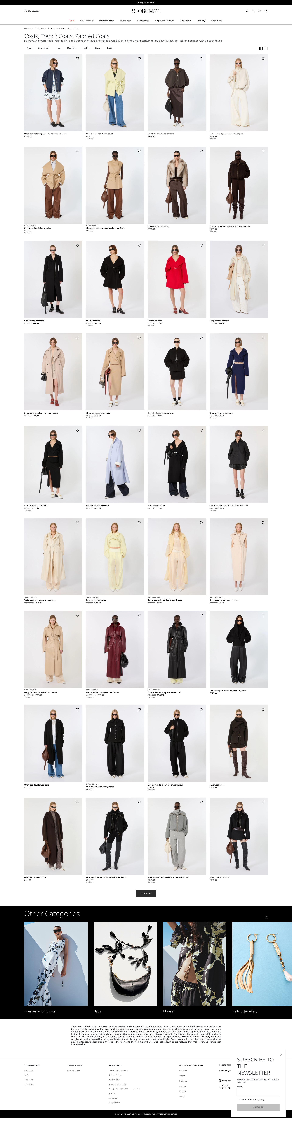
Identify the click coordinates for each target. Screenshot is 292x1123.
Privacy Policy (115, 1075)
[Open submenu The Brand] (193, 20)
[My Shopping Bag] (265, 10)
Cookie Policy (114, 1080)
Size (58, 48)
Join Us (112, 1093)
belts (213, 1036)
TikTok (181, 1096)
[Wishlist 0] (259, 10)
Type (29, 48)
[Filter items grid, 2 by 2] (266, 48)
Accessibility (114, 1103)
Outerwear (42, 29)
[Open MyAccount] (256, 11)
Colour (97, 48)
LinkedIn (182, 1086)
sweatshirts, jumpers (156, 1031)
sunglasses (77, 1039)
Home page (29, 29)
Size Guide (28, 1084)
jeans (141, 1031)
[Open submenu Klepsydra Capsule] (176, 20)
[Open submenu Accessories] (151, 20)
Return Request (73, 1071)
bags (197, 1036)
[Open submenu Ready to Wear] (116, 20)
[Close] (281, 1054)
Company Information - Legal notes (124, 1089)
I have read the (252, 1099)
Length (84, 48)
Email (240, 1087)
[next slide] (266, 917)
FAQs (26, 1075)
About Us (113, 1098)
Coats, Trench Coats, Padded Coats (65, 29)
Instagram (183, 1081)
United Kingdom (226, 1070)
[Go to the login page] (253, 10)
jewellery (205, 1036)
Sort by (110, 48)
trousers (133, 1031)
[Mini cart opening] (269, 11)
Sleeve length (43, 48)
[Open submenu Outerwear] (133, 20)
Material (70, 48)
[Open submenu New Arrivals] (95, 20)
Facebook (183, 1070)
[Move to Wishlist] (77, 58)
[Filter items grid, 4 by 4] (261, 48)
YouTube (182, 1091)
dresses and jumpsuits (114, 1029)
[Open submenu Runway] (207, 20)
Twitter (182, 1075)
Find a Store (29, 1080)
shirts (173, 1031)
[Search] (247, 10)
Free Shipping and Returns (146, 2)
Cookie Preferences (117, 1084)
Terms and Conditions (118, 1071)
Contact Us (29, 1071)
